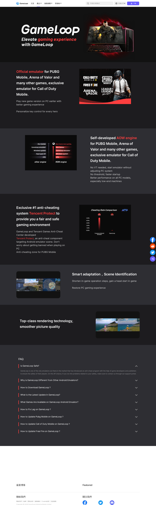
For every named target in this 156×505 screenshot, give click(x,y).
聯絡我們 (19, 501)
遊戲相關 (47, 3)
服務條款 (37, 501)
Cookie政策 (45, 501)
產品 (38, 3)
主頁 (32, 3)
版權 (24, 501)
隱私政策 (30, 501)
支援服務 (53, 501)
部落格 (57, 3)
